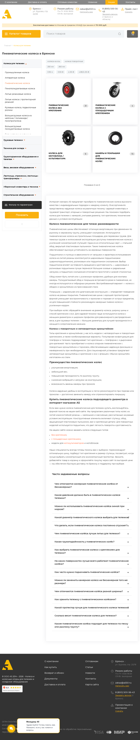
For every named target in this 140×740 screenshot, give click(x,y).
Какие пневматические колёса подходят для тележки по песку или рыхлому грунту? (92, 626)
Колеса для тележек (14, 64)
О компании (11, 2)
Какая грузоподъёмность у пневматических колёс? (92, 542)
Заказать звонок (110, 14)
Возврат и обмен (54, 673)
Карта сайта (92, 685)
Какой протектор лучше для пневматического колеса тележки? (92, 608)
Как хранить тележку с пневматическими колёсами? (92, 599)
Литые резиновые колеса (18, 94)
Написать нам (86, 12)
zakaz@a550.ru (88, 9)
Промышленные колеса (17, 73)
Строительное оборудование (19, 195)
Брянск (119, 661)
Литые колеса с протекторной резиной (20, 101)
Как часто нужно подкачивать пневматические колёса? (92, 572)
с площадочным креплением (66, 439)
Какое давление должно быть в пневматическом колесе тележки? (92, 497)
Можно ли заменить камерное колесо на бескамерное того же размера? (92, 582)
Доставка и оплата (37, 2)
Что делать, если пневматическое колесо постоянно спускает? (92, 525)
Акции (111, 2)
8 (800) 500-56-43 (110, 10)
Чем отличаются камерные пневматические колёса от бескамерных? (92, 486)
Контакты (130, 2)
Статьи (89, 667)
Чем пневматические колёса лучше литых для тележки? (92, 533)
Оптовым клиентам (67, 2)
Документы (51, 679)
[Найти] (119, 33)
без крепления (58, 435)
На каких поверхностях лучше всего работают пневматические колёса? (92, 563)
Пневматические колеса (17, 83)
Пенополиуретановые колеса (20, 89)
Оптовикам (91, 661)
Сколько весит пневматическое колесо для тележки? (92, 616)
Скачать (128, 12)
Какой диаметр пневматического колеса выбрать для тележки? (92, 517)
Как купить (50, 667)
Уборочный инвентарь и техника (21, 187)
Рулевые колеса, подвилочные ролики (20, 109)
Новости (90, 673)
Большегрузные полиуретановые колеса (17, 128)
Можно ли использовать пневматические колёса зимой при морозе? (92, 508)
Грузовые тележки (13, 140)
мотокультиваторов (74, 443)
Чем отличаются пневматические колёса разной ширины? (92, 591)
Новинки (92, 2)
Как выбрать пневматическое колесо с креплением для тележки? (92, 552)
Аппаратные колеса (15, 78)
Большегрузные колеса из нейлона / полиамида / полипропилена (18, 118)
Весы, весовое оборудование (19, 168)
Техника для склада (14, 148)
